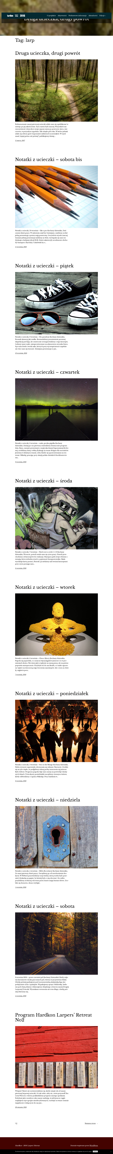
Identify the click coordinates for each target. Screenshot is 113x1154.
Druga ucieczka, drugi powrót (47, 53)
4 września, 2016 (20, 996)
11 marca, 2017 (20, 140)
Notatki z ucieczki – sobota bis (48, 159)
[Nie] (111, 1152)
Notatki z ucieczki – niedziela (47, 800)
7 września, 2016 (20, 674)
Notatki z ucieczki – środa (43, 481)
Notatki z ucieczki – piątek (44, 265)
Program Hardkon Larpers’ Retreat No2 (53, 1018)
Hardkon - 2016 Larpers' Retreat (27, 1146)
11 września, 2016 (21, 247)
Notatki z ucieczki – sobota (45, 906)
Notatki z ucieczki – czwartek (47, 372)
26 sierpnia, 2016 (20, 1107)
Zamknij (95, 1151)
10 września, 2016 (21, 353)
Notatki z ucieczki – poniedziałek (51, 693)
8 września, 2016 (20, 568)
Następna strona (91, 1123)
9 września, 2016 (20, 462)
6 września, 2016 (20, 781)
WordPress (94, 1146)
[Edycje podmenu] (105, 15)
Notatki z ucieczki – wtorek (45, 587)
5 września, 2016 (20, 887)
